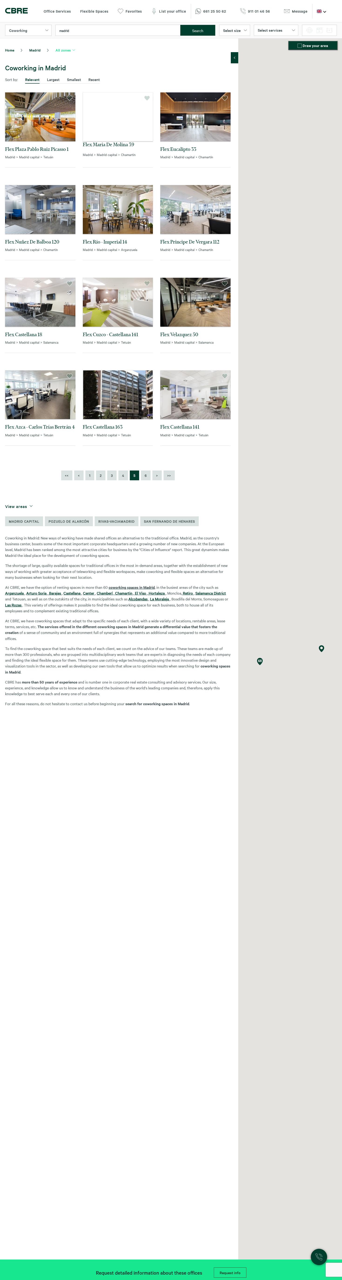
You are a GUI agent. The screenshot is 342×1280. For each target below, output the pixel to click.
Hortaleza (157, 593)
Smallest (74, 79)
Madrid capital (24, 521)
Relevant (32, 79)
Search (197, 30)
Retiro (188, 593)
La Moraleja (160, 598)
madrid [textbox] (64, 30)
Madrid (35, 50)
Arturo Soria (36, 593)
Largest (53, 79)
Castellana (72, 593)
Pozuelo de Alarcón (69, 521)
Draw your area (315, 46)
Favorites (134, 11)
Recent (94, 79)
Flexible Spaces (94, 11)
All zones (63, 50)
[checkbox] (300, 46)
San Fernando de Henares (169, 521)
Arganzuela (15, 593)
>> (169, 475)
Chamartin (123, 593)
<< (67, 475)
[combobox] (118, 30)
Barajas (55, 593)
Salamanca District (210, 593)
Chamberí (105, 593)
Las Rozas (13, 604)
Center (89, 593)
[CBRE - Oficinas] (16, 11)
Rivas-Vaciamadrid (116, 521)
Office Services (57, 11)
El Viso (140, 593)
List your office (172, 11)
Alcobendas (138, 598)
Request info (230, 1272)
